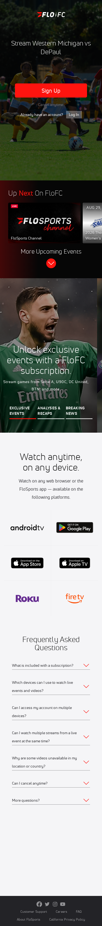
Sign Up (51, 90)
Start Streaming (44, 228)
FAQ (79, 911)
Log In (74, 114)
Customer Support (33, 911)
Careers (61, 911)
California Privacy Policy (67, 919)
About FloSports (28, 919)
